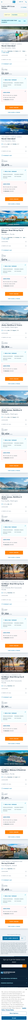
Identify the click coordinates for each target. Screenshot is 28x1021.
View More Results (11, 938)
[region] (14, 1004)
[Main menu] (1, 2)
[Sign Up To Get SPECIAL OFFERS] (24, 965)
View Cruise (13, 107)
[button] (26, 28)
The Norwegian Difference (9, 978)
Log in (21, 1)
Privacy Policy (9, 1010)
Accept (14, 1018)
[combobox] (22, 938)
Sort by (7, 14)
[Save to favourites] (22, 28)
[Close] (26, 989)
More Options (14, 1013)
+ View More (5, 52)
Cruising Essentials (7, 983)
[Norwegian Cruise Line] (14, 2)
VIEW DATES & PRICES (14, 112)
